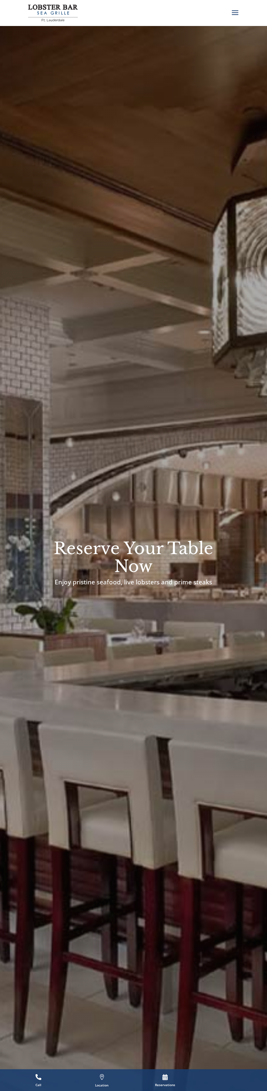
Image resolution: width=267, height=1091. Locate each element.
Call (38, 1085)
